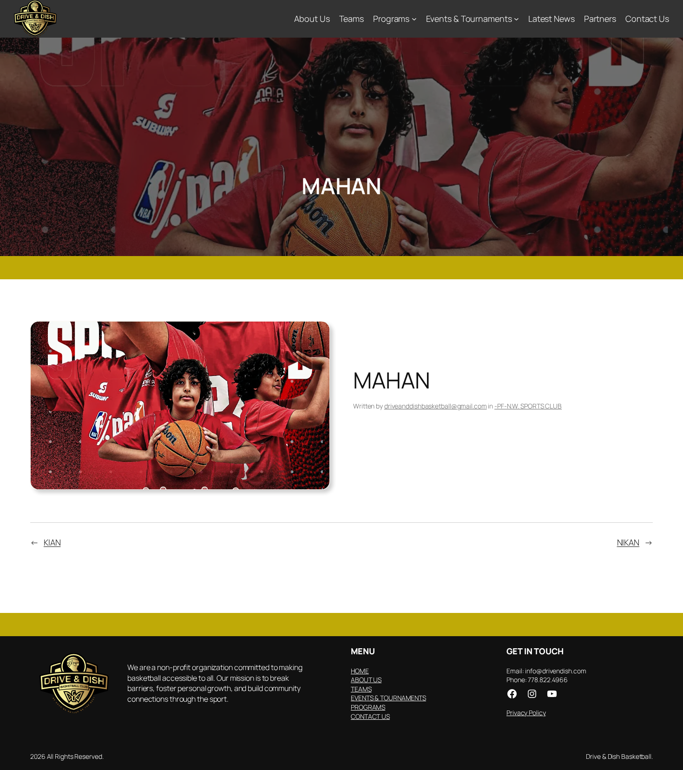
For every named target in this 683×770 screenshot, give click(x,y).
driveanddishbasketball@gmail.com (435, 405)
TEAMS (361, 688)
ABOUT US (366, 679)
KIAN (52, 542)
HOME (360, 670)
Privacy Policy (526, 712)
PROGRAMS (368, 707)
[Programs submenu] (414, 18)
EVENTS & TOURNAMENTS (388, 697)
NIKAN (628, 542)
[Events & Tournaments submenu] (516, 18)
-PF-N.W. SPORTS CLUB (528, 405)
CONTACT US (370, 716)
